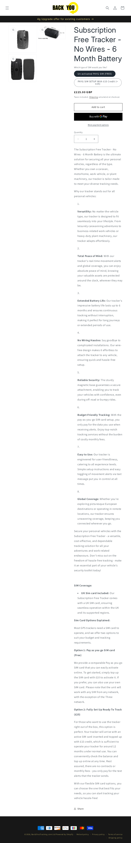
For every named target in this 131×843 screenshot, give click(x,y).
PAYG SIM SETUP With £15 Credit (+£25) (98, 82)
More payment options (98, 125)
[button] (7, 8)
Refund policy (83, 834)
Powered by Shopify (64, 834)
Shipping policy (115, 838)
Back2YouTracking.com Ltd (43, 834)
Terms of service (115, 834)
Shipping (93, 97)
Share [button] (80, 808)
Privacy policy (98, 834)
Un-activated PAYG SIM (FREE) (95, 73)
